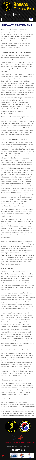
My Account (17, 14)
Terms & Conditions (23, 446)
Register (10, 14)
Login (4, 14)
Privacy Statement (12, 446)
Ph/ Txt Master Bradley (4, 19)
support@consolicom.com (24, 411)
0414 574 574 (23, 19)
